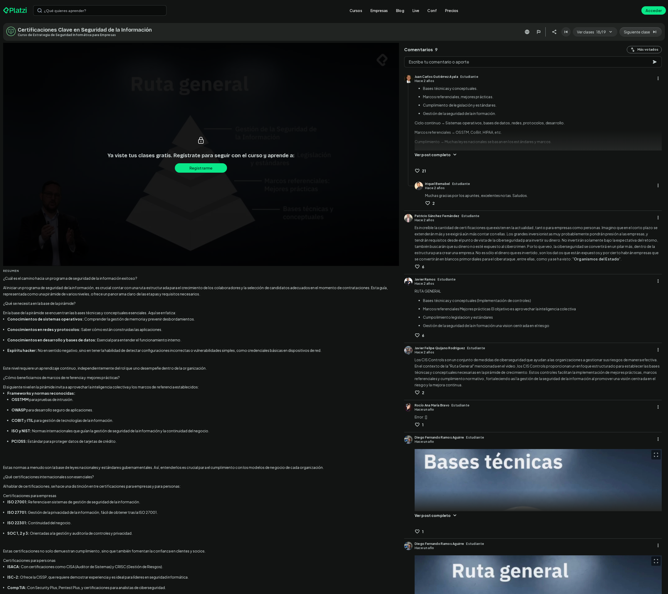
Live (416, 10)
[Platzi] (15, 10)
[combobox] (99, 10)
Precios (451, 10)
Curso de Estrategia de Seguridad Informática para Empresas (67, 35)
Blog (400, 10)
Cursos (356, 10)
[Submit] (40, 10)
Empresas (379, 10)
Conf (432, 10)
